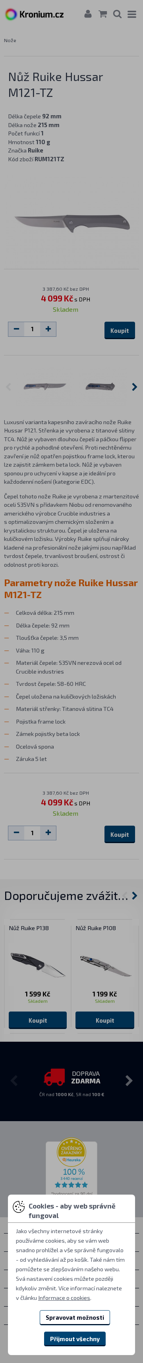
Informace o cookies (64, 1297)
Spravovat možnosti (75, 1317)
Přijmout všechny (75, 1338)
